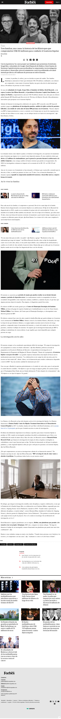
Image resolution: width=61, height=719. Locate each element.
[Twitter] (27, 59)
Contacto (15, 700)
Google (3, 544)
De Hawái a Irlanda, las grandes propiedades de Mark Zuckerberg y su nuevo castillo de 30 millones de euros (9, 626)
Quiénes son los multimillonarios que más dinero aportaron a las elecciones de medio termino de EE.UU (9, 598)
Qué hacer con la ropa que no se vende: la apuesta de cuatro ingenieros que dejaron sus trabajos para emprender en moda (31, 556)
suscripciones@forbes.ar (6, 691)
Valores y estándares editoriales (26, 700)
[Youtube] (58, 701)
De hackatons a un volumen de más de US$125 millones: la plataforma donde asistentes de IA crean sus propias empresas (31, 562)
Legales (9, 702)
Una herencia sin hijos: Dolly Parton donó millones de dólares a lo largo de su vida (30, 597)
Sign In (57, 2)
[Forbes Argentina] (30, 2)
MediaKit (3, 700)
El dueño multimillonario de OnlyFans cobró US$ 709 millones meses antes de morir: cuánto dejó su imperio (30, 627)
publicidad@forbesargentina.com (8, 681)
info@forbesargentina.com (10, 683)
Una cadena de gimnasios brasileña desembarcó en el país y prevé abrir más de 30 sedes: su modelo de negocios (31, 568)
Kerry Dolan (4, 53)
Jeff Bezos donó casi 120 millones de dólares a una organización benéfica (49, 230)
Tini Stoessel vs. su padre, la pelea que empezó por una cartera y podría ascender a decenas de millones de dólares (51, 599)
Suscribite (49, 2)
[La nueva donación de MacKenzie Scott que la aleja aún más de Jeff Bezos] (5, 195)
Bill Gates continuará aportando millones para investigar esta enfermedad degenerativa (50, 196)
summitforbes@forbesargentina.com (9, 687)
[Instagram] (55, 701)
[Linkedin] (37, 59)
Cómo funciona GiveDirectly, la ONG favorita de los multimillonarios (20, 230)
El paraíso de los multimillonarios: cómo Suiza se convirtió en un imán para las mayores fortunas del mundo (51, 626)
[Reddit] (34, 59)
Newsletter (9, 700)
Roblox (10, 544)
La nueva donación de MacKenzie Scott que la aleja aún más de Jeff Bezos (19, 195)
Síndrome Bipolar (30, 544)
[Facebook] (30, 59)
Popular (21, 551)
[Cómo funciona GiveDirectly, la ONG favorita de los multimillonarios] (5, 229)
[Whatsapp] (24, 59)
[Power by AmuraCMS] (30, 708)
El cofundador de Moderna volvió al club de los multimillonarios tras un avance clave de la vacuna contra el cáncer (9, 655)
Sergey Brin (18, 544)
